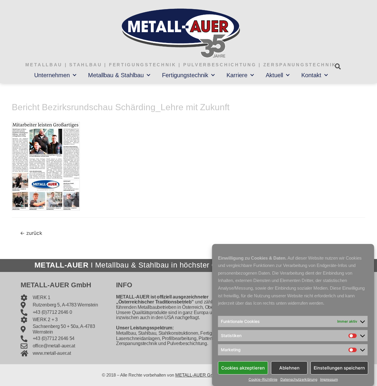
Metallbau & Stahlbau (116, 75)
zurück (31, 233)
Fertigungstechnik (185, 75)
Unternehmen (52, 75)
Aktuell (274, 75)
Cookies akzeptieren (243, 367)
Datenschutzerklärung (298, 379)
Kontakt (311, 75)
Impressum (329, 379)
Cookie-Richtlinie (263, 379)
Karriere (236, 75)
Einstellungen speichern (339, 367)
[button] (337, 66)
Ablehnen (289, 367)
